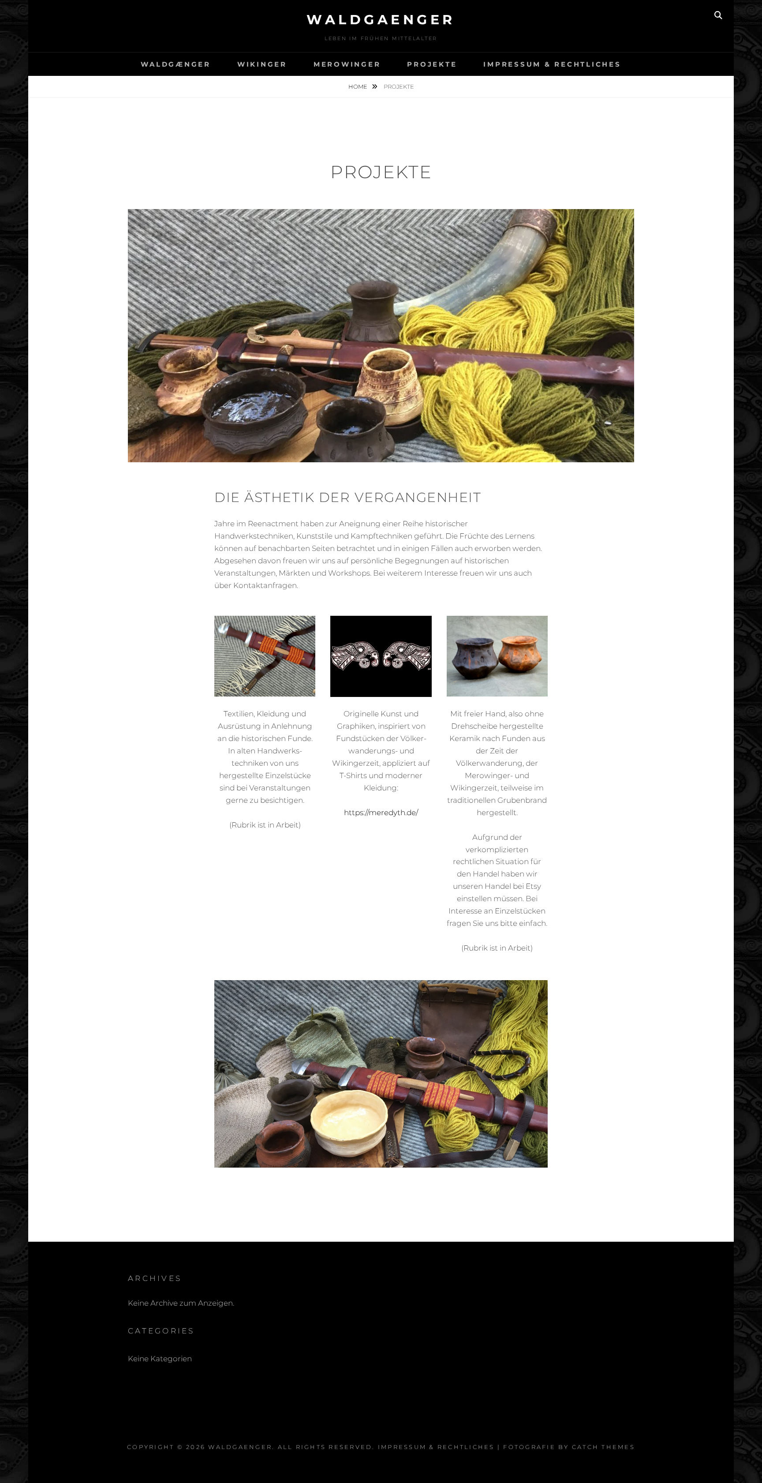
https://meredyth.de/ (381, 812)
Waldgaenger (381, 19)
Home (358, 86)
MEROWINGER (347, 64)
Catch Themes (603, 1446)
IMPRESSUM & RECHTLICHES (552, 64)
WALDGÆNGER (176, 64)
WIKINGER (262, 64)
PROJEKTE (432, 64)
